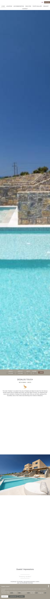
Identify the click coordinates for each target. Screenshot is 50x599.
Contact (25, 8)
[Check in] (10, 373)
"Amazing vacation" (25, 576)
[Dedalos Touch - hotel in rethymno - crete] (4, 2)
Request (46, 6)
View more (25, 482)
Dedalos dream (41, 531)
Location (9, 6)
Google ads (40, 592)
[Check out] (20, 373)
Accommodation (19, 6)
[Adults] (28, 373)
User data (32, 592)
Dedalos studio (8, 556)
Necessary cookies (6, 592)
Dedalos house (8, 531)
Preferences (24, 592)
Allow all (21, 596)
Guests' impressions (25, 569)
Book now (47, 2)
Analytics (15, 592)
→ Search (41, 372)
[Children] (34, 373)
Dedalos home (25, 531)
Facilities (28, 6)
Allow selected (13, 596)
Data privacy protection (30, 591)
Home (3, 6)
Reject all (4, 596)
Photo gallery (37, 6)
